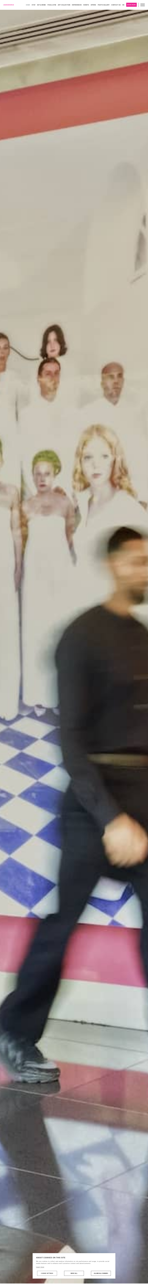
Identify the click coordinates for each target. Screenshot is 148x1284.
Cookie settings (47, 1273)
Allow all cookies (101, 1273)
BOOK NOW (131, 5)
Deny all (74, 1273)
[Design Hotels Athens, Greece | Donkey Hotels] (8, 5)
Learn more (40, 1267)
